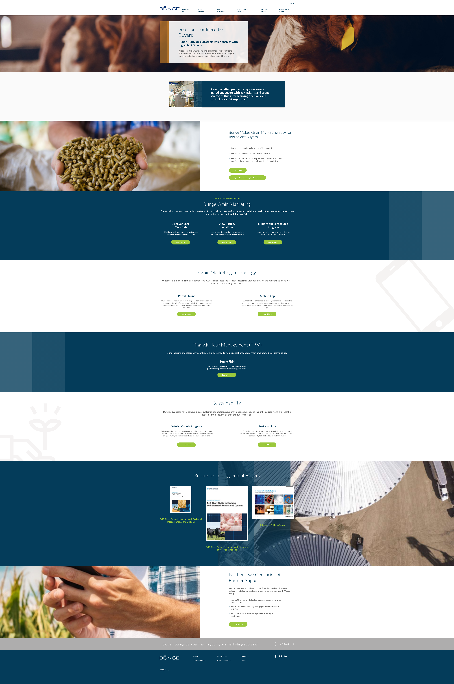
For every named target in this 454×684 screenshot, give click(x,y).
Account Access (264, 10)
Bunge (195, 656)
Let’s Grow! (284, 644)
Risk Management (222, 10)
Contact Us (245, 656)
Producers (238, 170)
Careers (244, 660)
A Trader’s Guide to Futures (273, 525)
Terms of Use (222, 656)
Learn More (180, 242)
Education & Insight (284, 10)
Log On (291, 3)
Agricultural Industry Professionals (247, 178)
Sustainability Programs (242, 10)
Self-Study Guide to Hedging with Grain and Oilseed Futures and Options (181, 520)
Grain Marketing (202, 10)
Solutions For (185, 10)
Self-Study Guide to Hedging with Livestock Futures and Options (227, 548)
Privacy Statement (224, 660)
